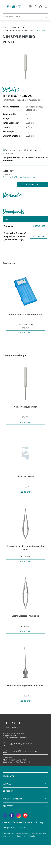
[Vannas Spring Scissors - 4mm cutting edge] (25, 523)
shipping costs (29, 833)
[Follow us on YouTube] (25, 815)
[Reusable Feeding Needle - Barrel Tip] (25, 662)
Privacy (39, 822)
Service (7, 783)
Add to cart (33, 184)
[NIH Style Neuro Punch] (25, 383)
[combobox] (22, 16)
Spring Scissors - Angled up (25, 615)
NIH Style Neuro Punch (25, 406)
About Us (8, 791)
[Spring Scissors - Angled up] (25, 592)
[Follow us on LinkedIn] (5, 815)
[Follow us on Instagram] (18, 815)
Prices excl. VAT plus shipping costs (19, 177)
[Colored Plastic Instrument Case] (25, 291)
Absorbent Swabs (25, 476)
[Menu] (45, 6)
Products (8, 776)
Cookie (23, 827)
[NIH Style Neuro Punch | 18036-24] (25, 66)
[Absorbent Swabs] (25, 453)
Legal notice (10, 827)
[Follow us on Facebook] (11, 815)
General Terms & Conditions (18, 822)
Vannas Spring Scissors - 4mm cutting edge (26, 547)
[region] (25, 66)
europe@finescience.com (24, 751)
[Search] (45, 16)
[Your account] (35, 6)
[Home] (14, 6)
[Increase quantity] (15, 184)
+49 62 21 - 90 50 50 (20, 744)
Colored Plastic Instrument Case (25, 314)
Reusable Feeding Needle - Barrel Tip (25, 685)
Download (40, 226)
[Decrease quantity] (4, 184)
